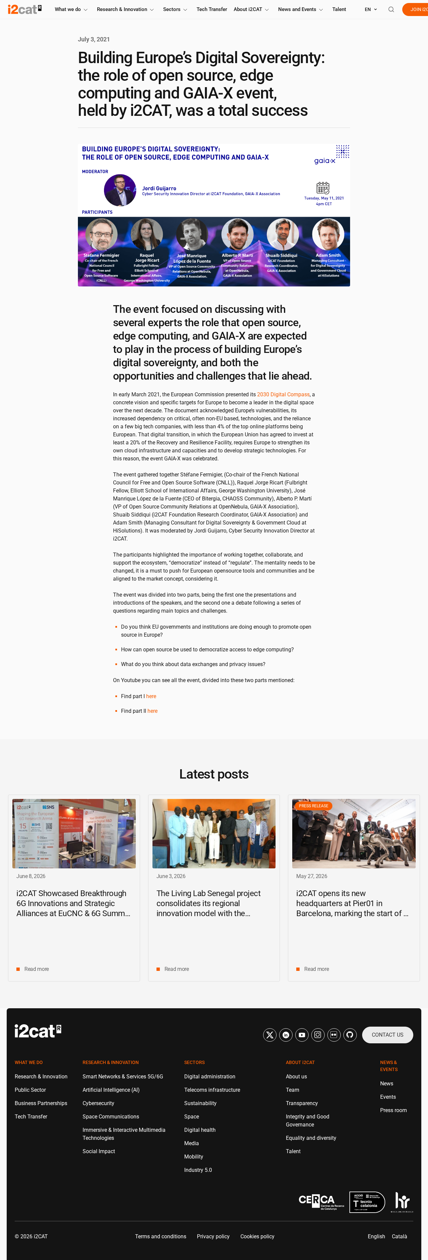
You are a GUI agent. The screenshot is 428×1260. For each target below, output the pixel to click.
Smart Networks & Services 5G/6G (123, 1076)
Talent (339, 9)
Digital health (200, 1130)
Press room (393, 1110)
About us (296, 1076)
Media (191, 1143)
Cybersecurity (98, 1103)
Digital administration (209, 1076)
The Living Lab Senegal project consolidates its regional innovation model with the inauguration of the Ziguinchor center (208, 913)
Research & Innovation (122, 9)
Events (388, 1097)
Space (191, 1116)
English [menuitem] (376, 1236)
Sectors (172, 9)
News (386, 1083)
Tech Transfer (212, 9)
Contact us (388, 1035)
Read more (36, 969)
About (248, 9)
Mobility (193, 1156)
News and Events (297, 9)
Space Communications (111, 1116)
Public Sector (30, 1090)
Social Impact (99, 1151)
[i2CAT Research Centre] (24, 9)
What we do (68, 9)
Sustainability (200, 1103)
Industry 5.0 (198, 1170)
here (151, 696)
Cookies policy (257, 1236)
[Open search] (391, 9)
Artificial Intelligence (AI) (111, 1090)
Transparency (302, 1103)
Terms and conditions (160, 1236)
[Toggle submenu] (85, 10)
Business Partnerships (41, 1103)
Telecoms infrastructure (212, 1090)
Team (292, 1090)
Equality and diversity (311, 1138)
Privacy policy (213, 1236)
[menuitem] (376, 1236)
